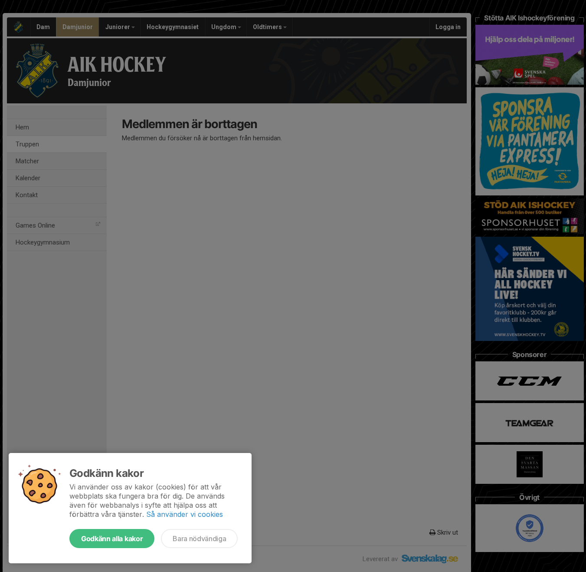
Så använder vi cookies (184, 514)
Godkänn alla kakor (112, 538)
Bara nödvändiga (199, 538)
